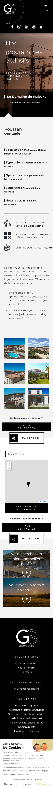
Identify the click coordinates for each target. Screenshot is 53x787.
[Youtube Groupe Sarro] (34, 27)
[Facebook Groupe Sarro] (12, 27)
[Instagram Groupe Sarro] (19, 27)
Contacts (26, 672)
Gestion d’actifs (26, 727)
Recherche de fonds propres (26, 722)
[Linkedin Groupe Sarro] (26, 27)
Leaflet (44, 501)
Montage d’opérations (26, 731)
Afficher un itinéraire (26, 508)
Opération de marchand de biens (26, 714)
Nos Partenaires (26, 667)
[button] (28, 484)
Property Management (26, 705)
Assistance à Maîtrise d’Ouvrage (26, 710)
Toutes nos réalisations (26, 688)
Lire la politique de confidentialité (15, 775)
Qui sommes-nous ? (26, 663)
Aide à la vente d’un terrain (26, 718)
